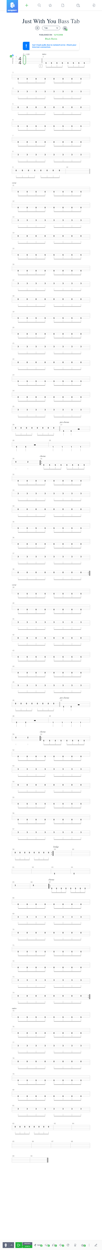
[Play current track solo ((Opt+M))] (54, 1245)
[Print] (65, 28)
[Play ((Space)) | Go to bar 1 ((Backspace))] (18, 1245)
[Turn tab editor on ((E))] (96, 1245)
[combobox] (51, 28)
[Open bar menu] (40, 66)
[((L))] (46, 1245)
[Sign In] (93, 5)
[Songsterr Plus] (26, 5)
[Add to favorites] (37, 28)
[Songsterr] (12, 6)
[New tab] (63, 5)
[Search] (39, 5)
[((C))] (68, 1245)
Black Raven (51, 38)
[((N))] (75, 1245)
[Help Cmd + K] (78, 5)
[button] (12, 55)
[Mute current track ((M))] (61, 1245)
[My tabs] (50, 5)
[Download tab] (82, 1245)
